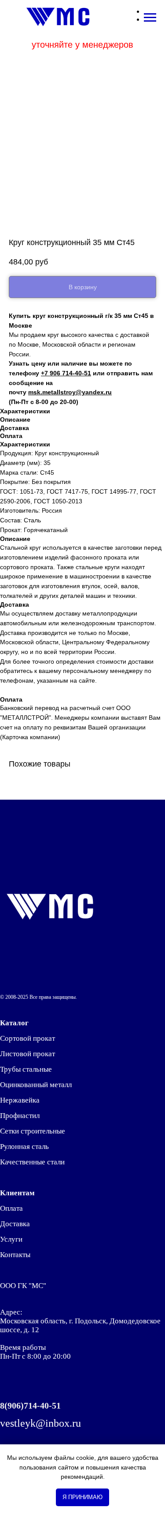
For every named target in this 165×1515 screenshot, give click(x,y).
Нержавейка (20, 1100)
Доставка (15, 1224)
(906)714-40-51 (32, 1405)
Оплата (11, 1208)
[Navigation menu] (150, 17)
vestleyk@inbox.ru (40, 1423)
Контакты (15, 1255)
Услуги (11, 1239)
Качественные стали (32, 1162)
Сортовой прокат (27, 1038)
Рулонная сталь (24, 1146)
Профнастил (20, 1115)
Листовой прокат (27, 1054)
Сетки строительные (32, 1131)
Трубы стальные (26, 1069)
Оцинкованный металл (36, 1085)
